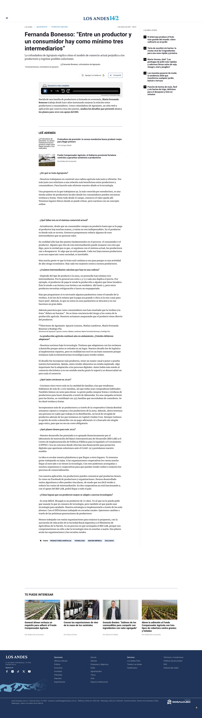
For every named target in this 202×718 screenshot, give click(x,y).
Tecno (93, 675)
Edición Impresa (95, 541)
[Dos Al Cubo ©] (179, 704)
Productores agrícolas (60, 541)
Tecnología (80, 541)
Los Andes (28, 27)
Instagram (12, 671)
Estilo (93, 668)
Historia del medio (171, 668)
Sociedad (58, 671)
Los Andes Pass (133, 661)
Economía (58, 668)
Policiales (58, 675)
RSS (165, 664)
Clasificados (132, 668)
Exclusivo (109, 541)
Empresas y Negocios (99, 664)
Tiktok (18, 671)
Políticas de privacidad (173, 661)
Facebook (6, 671)
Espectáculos (59, 682)
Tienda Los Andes (134, 664)
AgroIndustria (41, 27)
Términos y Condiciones (173, 657)
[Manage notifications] (196, 707)
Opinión (94, 661)
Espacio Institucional (99, 682)
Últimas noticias (60, 661)
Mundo (93, 657)
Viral (92, 678)
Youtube (29, 671)
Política (57, 664)
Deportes (57, 678)
